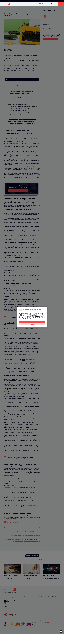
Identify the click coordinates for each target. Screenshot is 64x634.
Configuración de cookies (39, 316)
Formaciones (30, 3)
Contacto (55, 3)
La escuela (35, 3)
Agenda (48, 3)
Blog (51, 3)
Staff (40, 3)
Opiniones (44, 3)
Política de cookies (32, 318)
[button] (61, 631)
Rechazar (32, 324)
